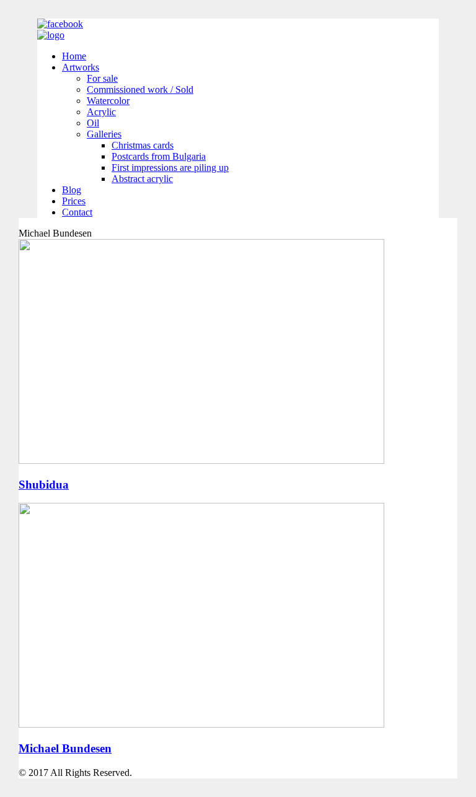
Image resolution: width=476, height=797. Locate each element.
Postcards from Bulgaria (159, 156)
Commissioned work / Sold (140, 89)
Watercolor (108, 100)
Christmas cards (143, 145)
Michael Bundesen (65, 748)
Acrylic (101, 112)
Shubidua (44, 484)
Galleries (104, 134)
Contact (77, 212)
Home (74, 56)
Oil (93, 123)
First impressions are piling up (170, 167)
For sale (102, 78)
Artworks (80, 67)
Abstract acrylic (142, 178)
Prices (74, 201)
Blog (71, 190)
